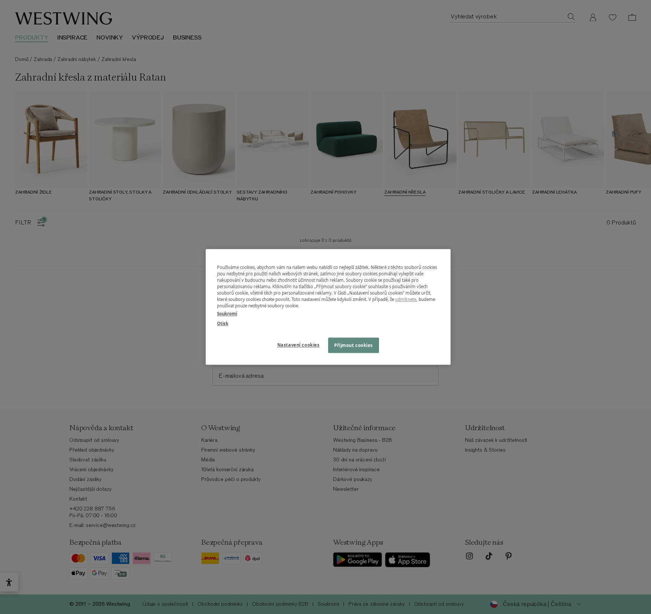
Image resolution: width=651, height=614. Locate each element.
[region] (328, 307)
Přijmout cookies (353, 345)
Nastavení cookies (298, 345)
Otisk (222, 323)
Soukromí (227, 314)
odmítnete (405, 299)
